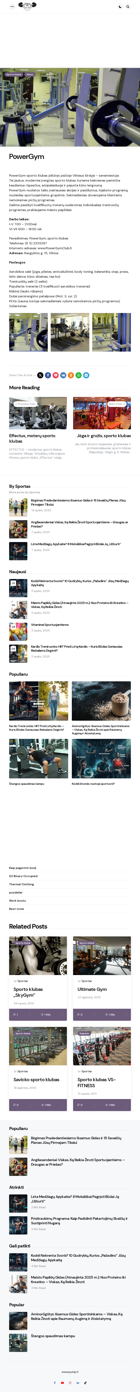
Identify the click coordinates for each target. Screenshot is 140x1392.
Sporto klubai (14, 74)
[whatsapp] (78, 375)
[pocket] (55, 375)
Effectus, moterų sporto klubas (32, 438)
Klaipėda (84, 1033)
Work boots (17, 901)
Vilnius (29, 74)
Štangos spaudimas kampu (26, 784)
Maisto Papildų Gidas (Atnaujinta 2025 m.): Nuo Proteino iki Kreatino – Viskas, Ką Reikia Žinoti (79, 605)
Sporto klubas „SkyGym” (28, 992)
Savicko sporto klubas (36, 1080)
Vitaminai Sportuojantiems (50, 625)
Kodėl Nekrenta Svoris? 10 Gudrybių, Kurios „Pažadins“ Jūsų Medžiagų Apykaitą (80, 583)
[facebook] (48, 375)
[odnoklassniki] (71, 375)
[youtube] (62, 1383)
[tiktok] (85, 1383)
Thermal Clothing (21, 884)
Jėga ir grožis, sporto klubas (104, 435)
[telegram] (86, 375)
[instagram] (70, 1383)
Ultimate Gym (92, 989)
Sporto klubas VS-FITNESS (96, 1082)
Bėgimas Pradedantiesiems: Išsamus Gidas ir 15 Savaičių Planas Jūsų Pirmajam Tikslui (78, 502)
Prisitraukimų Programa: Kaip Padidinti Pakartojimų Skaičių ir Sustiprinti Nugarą (79, 1220)
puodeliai (15, 892)
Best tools (16, 909)
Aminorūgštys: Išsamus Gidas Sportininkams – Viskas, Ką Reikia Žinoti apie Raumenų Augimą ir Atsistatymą (100, 729)
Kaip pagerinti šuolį (22, 868)
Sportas (23, 981)
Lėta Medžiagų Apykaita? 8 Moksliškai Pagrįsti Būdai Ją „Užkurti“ (76, 544)
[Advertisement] (70, 40)
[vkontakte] (63, 375)
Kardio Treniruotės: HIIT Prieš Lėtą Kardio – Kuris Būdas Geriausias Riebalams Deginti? (76, 649)
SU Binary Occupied (23, 876)
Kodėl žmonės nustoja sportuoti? (93, 784)
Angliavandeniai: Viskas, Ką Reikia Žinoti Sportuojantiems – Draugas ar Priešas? (79, 524)
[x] (40, 375)
